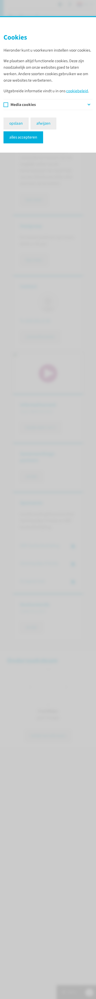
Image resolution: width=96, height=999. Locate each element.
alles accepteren (23, 137)
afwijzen (43, 123)
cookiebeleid (77, 91)
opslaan (16, 123)
